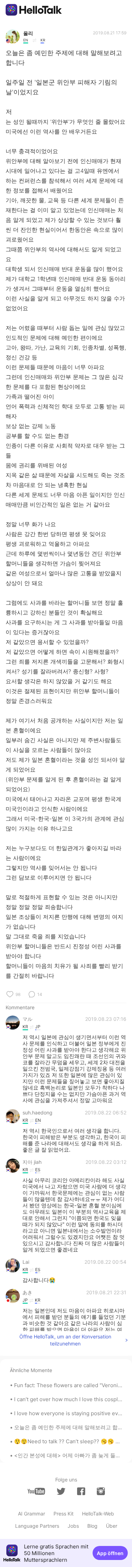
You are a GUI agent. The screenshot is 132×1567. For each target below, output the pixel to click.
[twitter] (61, 1491)
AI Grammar (31, 1514)
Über (111, 1526)
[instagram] (101, 1491)
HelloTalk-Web (98, 1514)
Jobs (73, 1526)
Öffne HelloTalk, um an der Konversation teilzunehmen (65, 1340)
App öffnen (110, 1553)
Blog (92, 1526)
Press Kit (64, 1514)
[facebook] (81, 1491)
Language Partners (37, 1526)
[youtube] (36, 1491)
